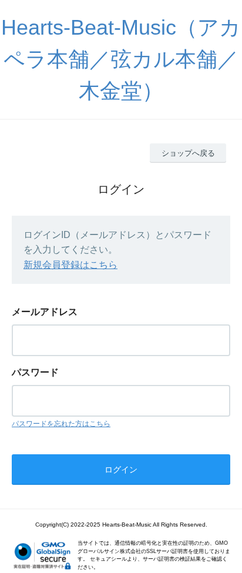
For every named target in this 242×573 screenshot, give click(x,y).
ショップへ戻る (188, 153)
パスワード (35, 372)
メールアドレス (45, 312)
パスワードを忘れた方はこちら (61, 424)
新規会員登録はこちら (70, 265)
